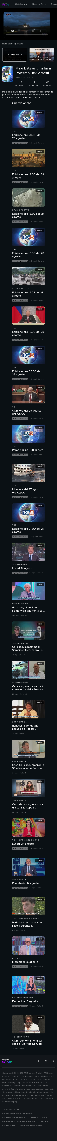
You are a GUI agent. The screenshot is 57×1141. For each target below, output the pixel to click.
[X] (53, 1061)
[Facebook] (38, 1061)
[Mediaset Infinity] (5, 4)
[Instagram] (46, 1061)
